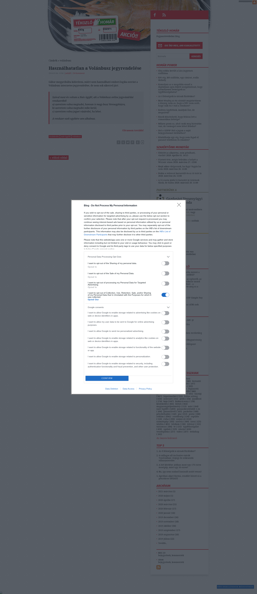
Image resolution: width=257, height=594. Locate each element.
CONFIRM (107, 378)
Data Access (128, 389)
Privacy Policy (145, 389)
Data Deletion (111, 389)
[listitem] (128, 256)
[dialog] (128, 297)
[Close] (180, 206)
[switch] (165, 263)
